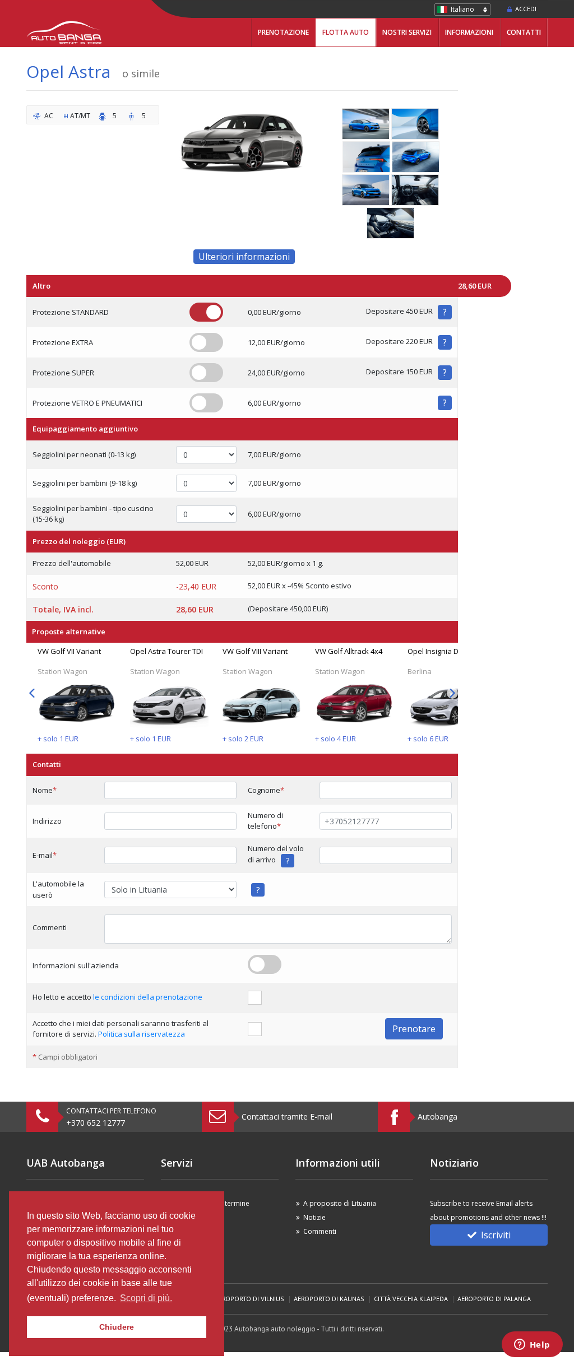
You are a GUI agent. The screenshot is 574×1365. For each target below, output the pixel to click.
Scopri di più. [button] (146, 1298)
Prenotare (414, 1029)
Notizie (314, 1217)
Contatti (524, 32)
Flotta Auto (345, 32)
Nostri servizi (407, 32)
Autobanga (437, 1116)
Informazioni (469, 32)
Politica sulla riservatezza (141, 1034)
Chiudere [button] (116, 1326)
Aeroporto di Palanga (494, 1298)
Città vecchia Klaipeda (411, 1298)
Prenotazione (283, 32)
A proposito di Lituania (339, 1203)
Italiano (462, 9)
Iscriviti (496, 1235)
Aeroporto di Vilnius (249, 1298)
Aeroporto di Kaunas (329, 1298)
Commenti (319, 1231)
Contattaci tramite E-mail (287, 1116)
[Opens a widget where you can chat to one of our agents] (532, 1345)
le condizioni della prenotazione (147, 997)
